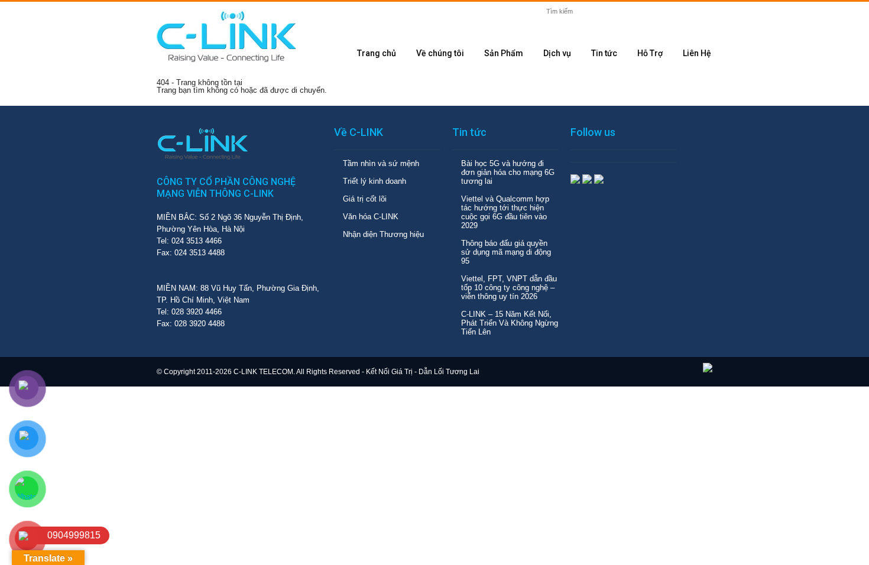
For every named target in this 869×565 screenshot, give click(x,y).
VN (680, 15)
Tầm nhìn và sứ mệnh (381, 163)
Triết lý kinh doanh (374, 181)
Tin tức (604, 53)
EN (700, 15)
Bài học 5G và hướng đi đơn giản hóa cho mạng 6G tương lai (508, 172)
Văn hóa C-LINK (370, 216)
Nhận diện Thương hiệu (383, 234)
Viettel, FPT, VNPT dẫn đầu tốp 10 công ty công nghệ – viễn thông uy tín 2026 (509, 287)
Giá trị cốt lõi (365, 198)
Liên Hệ (697, 53)
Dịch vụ (557, 53)
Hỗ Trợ (650, 53)
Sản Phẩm (503, 53)
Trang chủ (376, 53)
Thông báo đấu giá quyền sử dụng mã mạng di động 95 (506, 252)
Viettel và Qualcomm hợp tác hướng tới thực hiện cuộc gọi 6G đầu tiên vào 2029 (505, 212)
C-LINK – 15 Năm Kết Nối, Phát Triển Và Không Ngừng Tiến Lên (509, 323)
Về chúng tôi (440, 53)
